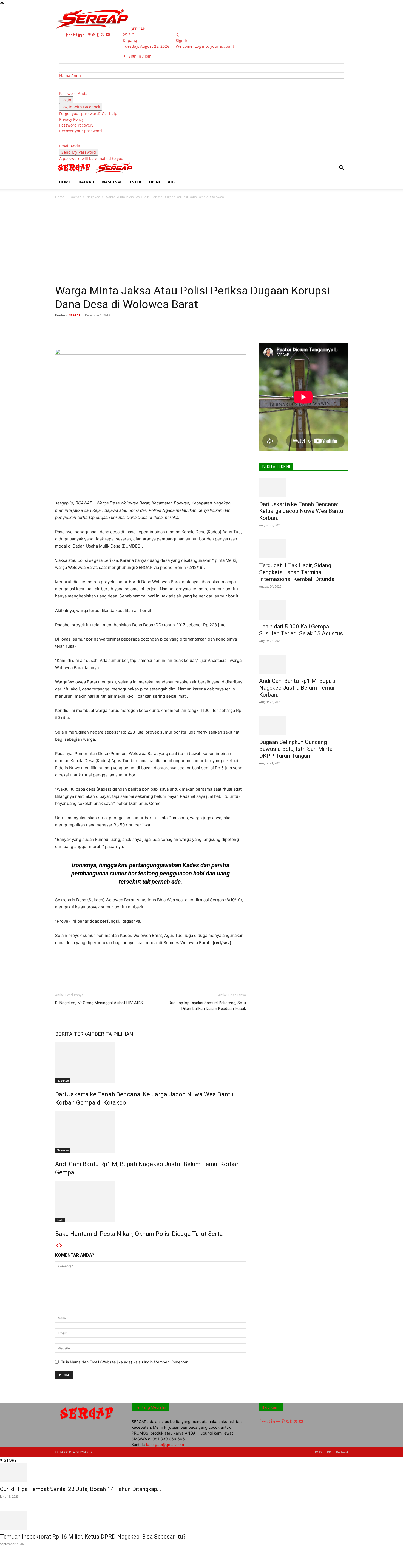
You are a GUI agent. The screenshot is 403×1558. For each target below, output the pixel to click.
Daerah (75, 197)
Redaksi (342, 1452)
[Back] (178, 34)
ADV (172, 181)
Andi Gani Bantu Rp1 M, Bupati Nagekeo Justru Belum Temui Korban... (297, 688)
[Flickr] (71, 34)
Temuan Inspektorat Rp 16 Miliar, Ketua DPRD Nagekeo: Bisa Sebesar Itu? (93, 1536)
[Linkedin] (80, 34)
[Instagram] (75, 34)
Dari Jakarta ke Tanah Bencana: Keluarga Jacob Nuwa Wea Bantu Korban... (301, 511)
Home (59, 197)
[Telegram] (197, 327)
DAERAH (86, 181)
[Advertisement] (201, 242)
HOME (65, 181)
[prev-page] (57, 1245)
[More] (223, 327)
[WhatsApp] (134, 327)
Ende (60, 1220)
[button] (341, 168)
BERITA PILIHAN (114, 1034)
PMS (318, 1452)
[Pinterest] (90, 34)
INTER (135, 181)
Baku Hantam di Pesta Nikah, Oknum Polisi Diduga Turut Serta (139, 1233)
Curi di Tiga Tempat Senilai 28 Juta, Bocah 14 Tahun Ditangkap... (80, 1489)
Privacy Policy (71, 119)
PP (329, 1452)
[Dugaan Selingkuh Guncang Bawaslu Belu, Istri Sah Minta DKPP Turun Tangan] (303, 725)
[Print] (172, 327)
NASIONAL (112, 181)
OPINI (154, 181)
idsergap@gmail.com (165, 1444)
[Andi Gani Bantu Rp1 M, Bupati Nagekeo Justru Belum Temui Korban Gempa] (150, 1132)
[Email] (160, 327)
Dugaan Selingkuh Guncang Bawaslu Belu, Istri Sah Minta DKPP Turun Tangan (296, 749)
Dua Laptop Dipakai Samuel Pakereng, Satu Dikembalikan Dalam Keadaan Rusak (207, 1005)
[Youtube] (108, 34)
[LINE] (210, 327)
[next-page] (61, 1245)
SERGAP (75, 315)
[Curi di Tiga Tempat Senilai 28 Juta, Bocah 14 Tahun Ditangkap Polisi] (201, 1472)
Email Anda (69, 145)
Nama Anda (70, 75)
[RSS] (94, 34)
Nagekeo (93, 197)
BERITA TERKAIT (75, 1034)
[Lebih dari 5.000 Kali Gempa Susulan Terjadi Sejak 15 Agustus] (303, 610)
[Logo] (75, 172)
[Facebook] (67, 34)
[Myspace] (85, 34)
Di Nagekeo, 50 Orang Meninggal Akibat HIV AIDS (99, 1002)
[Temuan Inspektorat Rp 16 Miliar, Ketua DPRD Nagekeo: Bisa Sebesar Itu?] (201, 1520)
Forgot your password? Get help (88, 113)
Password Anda (73, 93)
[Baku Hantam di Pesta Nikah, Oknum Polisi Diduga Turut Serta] (150, 1201)
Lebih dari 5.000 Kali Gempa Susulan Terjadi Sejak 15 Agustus (301, 630)
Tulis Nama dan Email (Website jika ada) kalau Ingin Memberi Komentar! (125, 1362)
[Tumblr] (98, 34)
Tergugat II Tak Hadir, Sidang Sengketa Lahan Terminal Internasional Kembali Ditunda (296, 572)
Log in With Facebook (80, 107)
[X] (103, 34)
